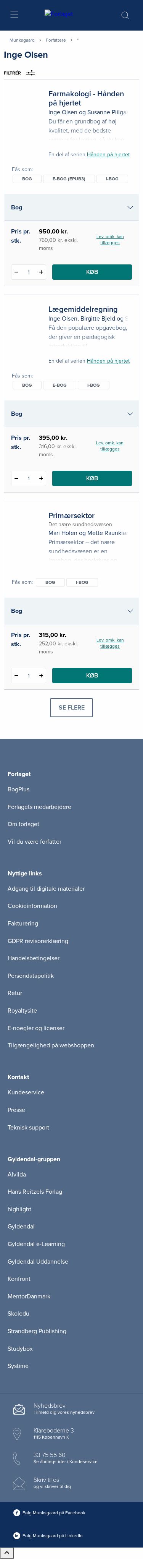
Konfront (19, 1279)
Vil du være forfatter (34, 842)
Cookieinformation (32, 906)
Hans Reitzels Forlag (35, 1192)
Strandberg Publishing (37, 1331)
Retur (15, 993)
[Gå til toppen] (7, 1553)
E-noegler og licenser (36, 1028)
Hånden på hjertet (108, 154)
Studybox (20, 1349)
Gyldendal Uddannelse (38, 1262)
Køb (92, 272)
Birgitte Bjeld (97, 318)
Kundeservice (26, 1092)
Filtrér (12, 73)
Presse (16, 1110)
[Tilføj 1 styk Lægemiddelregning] (41, 478)
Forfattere (56, 40)
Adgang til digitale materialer (46, 889)
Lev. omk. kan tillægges (110, 239)
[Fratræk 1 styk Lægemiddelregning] (16, 478)
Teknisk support (28, 1127)
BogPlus (18, 789)
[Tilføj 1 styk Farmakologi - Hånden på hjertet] (41, 272)
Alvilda (17, 1174)
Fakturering (23, 923)
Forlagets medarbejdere (39, 807)
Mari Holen (62, 533)
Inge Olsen (62, 112)
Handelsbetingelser (33, 958)
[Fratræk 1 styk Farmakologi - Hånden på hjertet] (16, 272)
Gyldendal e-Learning (36, 1244)
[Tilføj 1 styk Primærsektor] (41, 675)
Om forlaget (23, 824)
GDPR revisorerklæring (38, 941)
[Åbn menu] (14, 15)
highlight (19, 1209)
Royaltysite (22, 1010)
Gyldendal (21, 1226)
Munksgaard (22, 40)
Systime (18, 1366)
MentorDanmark (29, 1296)
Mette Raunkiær (108, 533)
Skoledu (18, 1314)
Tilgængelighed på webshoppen (51, 1045)
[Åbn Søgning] (125, 15)
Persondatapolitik (31, 976)
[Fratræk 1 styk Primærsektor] (16, 675)
